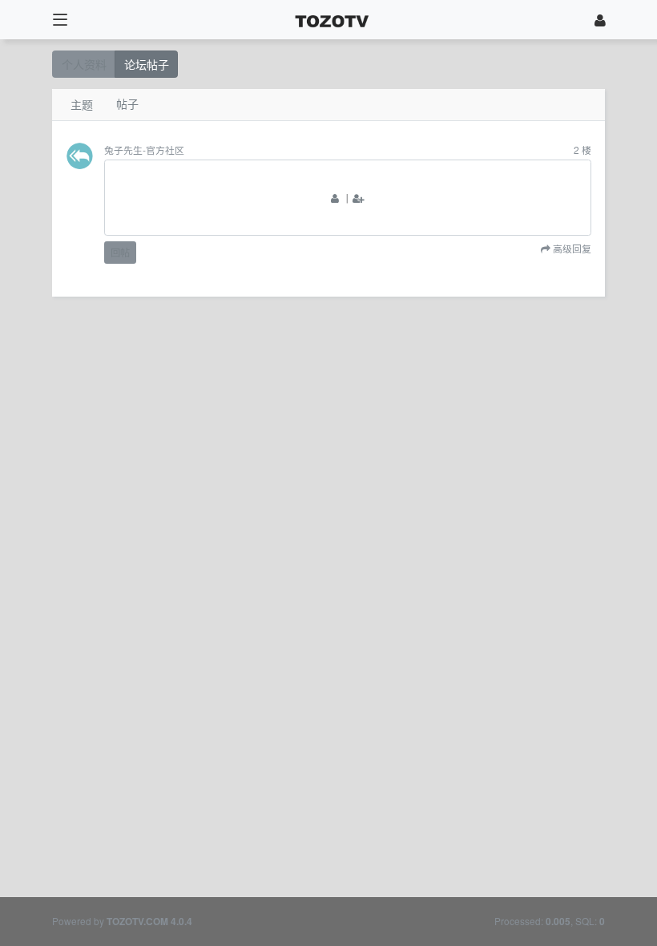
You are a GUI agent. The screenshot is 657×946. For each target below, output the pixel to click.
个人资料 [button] (84, 64)
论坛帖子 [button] (146, 64)
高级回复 (570, 249)
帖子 (127, 103)
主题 (82, 104)
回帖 (120, 252)
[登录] (600, 20)
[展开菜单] (59, 20)
